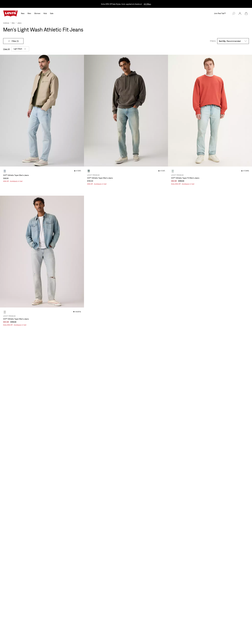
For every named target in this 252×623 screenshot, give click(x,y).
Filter (15, 41)
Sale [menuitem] (51, 13)
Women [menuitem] (37, 13)
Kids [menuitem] (45, 13)
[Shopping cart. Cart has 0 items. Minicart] (246, 13)
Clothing (6, 23)
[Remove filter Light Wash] (25, 49)
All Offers (147, 4)
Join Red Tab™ (220, 13)
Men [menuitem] (29, 13)
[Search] (233, 13)
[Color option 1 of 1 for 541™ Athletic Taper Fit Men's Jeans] (172, 170)
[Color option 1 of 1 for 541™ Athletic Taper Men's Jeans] (4, 170)
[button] (240, 13)
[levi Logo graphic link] (10, 13)
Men (13, 23)
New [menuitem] (22, 13)
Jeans (19, 23)
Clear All (6, 49)
